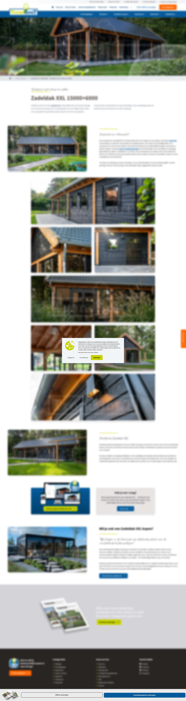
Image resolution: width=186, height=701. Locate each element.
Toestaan (96, 358)
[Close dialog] (184, 690)
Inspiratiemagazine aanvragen (145, 695)
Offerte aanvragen (61, 695)
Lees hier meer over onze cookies (88, 352)
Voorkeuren (84, 358)
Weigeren (71, 358)
